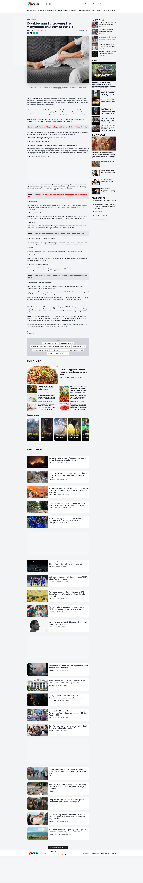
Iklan (98, 853)
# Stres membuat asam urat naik (72, 350)
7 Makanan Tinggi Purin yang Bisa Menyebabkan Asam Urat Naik (62, 127)
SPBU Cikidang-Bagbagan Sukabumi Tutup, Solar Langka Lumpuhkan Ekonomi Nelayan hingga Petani (67, 817)
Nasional (51, 685)
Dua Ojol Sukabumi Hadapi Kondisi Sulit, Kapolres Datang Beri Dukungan (107, 24)
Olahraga (58, 10)
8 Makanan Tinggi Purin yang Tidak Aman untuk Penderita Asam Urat (78, 397)
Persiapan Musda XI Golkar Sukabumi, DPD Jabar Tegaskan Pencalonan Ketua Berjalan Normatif (67, 594)
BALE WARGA (96, 10)
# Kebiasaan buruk (67, 343)
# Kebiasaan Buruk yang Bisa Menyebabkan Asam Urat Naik (50, 347)
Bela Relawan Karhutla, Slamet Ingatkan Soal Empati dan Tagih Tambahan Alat (68, 727)
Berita (29, 10)
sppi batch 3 (99, 212)
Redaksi (94, 853)
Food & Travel (53, 508)
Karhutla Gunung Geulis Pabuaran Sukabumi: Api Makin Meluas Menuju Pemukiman (67, 459)
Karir (102, 853)
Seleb (50, 627)
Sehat (61, 377)
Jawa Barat (52, 495)
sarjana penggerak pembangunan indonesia (103, 220)
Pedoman (113, 853)
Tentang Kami (86, 853)
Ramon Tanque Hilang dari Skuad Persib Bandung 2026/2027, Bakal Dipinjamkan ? (66, 519)
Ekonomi (66, 10)
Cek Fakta (106, 10)
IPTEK (34, 10)
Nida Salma (30, 30)
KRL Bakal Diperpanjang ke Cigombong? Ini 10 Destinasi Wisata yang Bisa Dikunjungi (68, 831)
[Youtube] (53, 4)
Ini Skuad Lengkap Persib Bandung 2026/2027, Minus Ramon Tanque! (68, 578)
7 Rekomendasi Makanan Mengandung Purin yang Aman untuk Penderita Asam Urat (78, 389)
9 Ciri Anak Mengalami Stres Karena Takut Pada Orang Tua (60, 233)
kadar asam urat (41, 112)
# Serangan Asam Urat (50, 343)
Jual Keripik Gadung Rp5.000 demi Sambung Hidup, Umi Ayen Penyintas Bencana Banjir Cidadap (67, 786)
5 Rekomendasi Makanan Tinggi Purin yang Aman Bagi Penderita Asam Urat (78, 405)
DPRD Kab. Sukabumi (85, 10)
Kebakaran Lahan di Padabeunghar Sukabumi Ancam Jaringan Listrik (68, 667)
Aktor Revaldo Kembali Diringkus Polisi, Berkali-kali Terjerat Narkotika (68, 623)
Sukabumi (52, 462)
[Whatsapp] (34, 33)
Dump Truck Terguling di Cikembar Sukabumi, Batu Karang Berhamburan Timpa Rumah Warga (68, 475)
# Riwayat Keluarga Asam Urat (58, 353)
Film (50, 804)
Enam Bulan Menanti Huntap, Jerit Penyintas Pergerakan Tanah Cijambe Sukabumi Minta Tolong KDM (67, 713)
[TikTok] (56, 4)
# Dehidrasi (55, 350)
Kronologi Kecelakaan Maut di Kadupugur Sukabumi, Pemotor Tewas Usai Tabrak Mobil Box (67, 771)
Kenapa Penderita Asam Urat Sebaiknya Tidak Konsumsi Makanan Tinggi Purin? (46, 406)
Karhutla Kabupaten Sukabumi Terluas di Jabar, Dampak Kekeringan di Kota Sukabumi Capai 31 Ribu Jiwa (69, 490)
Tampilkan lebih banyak (58, 847)
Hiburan (50, 10)
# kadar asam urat (79, 347)
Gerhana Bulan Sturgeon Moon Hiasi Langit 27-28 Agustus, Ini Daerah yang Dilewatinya (68, 563)
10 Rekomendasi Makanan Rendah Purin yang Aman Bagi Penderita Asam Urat (46, 397)
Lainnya (112, 10)
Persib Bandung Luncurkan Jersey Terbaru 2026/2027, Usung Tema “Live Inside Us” (66, 608)
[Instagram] (50, 4)
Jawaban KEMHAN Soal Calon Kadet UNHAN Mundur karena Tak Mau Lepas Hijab (67, 682)
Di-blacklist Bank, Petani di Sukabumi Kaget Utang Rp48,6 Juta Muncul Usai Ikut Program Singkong (107, 40)
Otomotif (74, 10)
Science (51, 566)
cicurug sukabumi (101, 215)
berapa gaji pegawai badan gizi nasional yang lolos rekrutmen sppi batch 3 (105, 206)
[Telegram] (37, 33)
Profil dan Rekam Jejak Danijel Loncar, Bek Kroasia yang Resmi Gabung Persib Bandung (107, 47)
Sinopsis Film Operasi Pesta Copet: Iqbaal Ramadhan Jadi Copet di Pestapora (66, 800)
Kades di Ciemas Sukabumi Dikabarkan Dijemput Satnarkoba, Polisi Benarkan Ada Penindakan (107, 55)
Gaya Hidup (41, 10)
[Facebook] (43, 4)
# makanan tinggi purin (40, 350)
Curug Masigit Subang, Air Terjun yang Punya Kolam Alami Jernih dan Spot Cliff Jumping (67, 504)
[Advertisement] (19, 46)
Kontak (107, 853)
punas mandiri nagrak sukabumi (105, 200)
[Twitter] (47, 4)
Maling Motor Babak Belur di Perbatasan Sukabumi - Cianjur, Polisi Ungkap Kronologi (67, 697)
